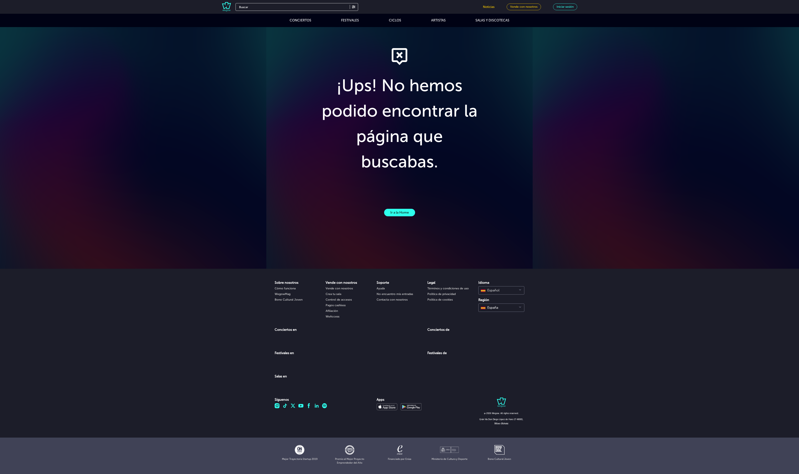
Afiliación (332, 311)
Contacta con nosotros (392, 299)
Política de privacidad (441, 294)
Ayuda (381, 288)
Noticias (489, 7)
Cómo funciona (285, 288)
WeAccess (332, 316)
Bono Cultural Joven (289, 299)
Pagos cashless (336, 305)
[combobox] (501, 290)
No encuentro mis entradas (395, 294)
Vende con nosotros (339, 288)
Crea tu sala (333, 294)
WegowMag (282, 294)
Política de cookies (440, 299)
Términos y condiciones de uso (448, 288)
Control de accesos (339, 299)
